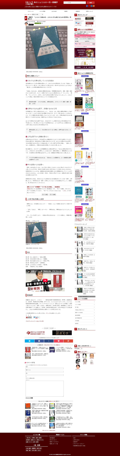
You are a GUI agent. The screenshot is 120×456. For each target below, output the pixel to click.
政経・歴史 (28, 450)
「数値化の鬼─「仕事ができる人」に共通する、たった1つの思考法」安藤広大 (39, 348)
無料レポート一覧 (88, 25)
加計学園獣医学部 (78, 318)
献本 (74, 437)
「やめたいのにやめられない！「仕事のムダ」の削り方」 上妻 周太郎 (89, 219)
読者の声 (85, 46)
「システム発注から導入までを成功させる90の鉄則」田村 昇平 (79, 181)
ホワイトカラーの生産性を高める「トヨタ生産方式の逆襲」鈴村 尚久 (39, 424)
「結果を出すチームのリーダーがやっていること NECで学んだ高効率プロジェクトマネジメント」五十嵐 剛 (79, 200)
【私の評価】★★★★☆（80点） (39, 351)
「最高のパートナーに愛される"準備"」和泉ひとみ (79, 163)
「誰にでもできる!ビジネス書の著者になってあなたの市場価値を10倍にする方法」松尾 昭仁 (79, 219)
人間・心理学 (35, 441)
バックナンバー (79, 46)
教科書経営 (52, 437)
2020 (83, 69)
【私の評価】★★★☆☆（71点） (38, 355)
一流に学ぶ (28, 437)
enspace (78, 363)
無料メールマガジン (54, 441)
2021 (81, 69)
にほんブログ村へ (78, 25)
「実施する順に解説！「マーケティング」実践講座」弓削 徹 (79, 128)
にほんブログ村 (40, 321)
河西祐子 (78, 358)
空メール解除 (52, 194)
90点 (45, 345)
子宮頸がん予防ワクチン (79, 309)
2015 (89, 69)
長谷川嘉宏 (92, 358)
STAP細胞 (77, 320)
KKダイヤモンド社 (51, 345)
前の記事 (46, 328)
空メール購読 (45, 194)
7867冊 (29, 4)
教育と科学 (39, 448)
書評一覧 (29, 14)
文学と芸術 (34, 450)
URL (27, 373)
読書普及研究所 (59, 454)
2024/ (75, 69)
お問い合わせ (76, 439)
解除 (79, 43)
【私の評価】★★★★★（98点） (39, 408)
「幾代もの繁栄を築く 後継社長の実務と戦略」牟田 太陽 (39, 411)
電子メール (28, 370)
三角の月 (91, 363)
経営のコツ (33, 439)
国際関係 (34, 448)
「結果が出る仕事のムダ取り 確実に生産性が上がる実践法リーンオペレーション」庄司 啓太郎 (64, 424)
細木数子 (76, 323)
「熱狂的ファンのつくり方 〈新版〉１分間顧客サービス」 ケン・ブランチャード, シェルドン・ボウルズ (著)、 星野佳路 (39, 405)
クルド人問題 (77, 301)
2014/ (91, 69)
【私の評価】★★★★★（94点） (63, 408)
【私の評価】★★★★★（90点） (63, 419)
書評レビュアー (82, 352)
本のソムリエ (31, 23)
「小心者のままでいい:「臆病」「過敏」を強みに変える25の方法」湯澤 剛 (64, 417)
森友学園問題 (77, 315)
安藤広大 (58, 345)
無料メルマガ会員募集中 (85, 29)
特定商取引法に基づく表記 (79, 445)
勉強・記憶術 (38, 437)
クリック (48, 313)
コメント (28, 379)
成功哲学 (28, 439)
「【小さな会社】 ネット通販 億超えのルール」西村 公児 (79, 91)
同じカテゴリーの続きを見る (49, 430)
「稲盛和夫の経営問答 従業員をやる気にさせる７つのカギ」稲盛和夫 (64, 411)
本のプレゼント (53, 439)
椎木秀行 (85, 363)
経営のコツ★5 (52, 401)
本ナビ (26, 14)
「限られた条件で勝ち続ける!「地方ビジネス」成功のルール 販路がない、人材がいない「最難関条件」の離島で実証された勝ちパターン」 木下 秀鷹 (64, 405)
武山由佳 (85, 358)
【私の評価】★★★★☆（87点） (63, 351)
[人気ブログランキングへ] (29, 317)
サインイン (35, 365)
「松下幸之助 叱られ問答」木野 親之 (39, 417)
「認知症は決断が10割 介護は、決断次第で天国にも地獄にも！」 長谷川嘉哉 (90, 110)
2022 (78, 69)
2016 (86, 69)
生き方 (39, 450)
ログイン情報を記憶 (30, 378)
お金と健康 (28, 448)
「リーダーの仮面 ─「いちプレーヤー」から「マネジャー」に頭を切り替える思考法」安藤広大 (64, 348)
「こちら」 (64, 190)
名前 (27, 366)
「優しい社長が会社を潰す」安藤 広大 (39, 353)
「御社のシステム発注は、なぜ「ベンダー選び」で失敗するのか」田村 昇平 (89, 91)
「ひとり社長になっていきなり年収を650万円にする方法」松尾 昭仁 (79, 145)
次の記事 (51, 328)
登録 (76, 43)
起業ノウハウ (29, 441)
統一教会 (76, 307)
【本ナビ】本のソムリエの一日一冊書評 (42, 2)
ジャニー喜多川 (78, 304)
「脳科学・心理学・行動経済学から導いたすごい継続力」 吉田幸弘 (89, 200)
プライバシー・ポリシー (79, 443)
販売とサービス (40, 439)
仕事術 (33, 437)
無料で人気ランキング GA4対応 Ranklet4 (86, 296)
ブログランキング (30, 321)
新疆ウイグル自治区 (79, 312)
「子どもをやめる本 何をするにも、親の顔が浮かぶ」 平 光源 (90, 163)
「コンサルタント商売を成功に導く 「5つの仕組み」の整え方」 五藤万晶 (79, 110)
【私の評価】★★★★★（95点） (39, 413)
